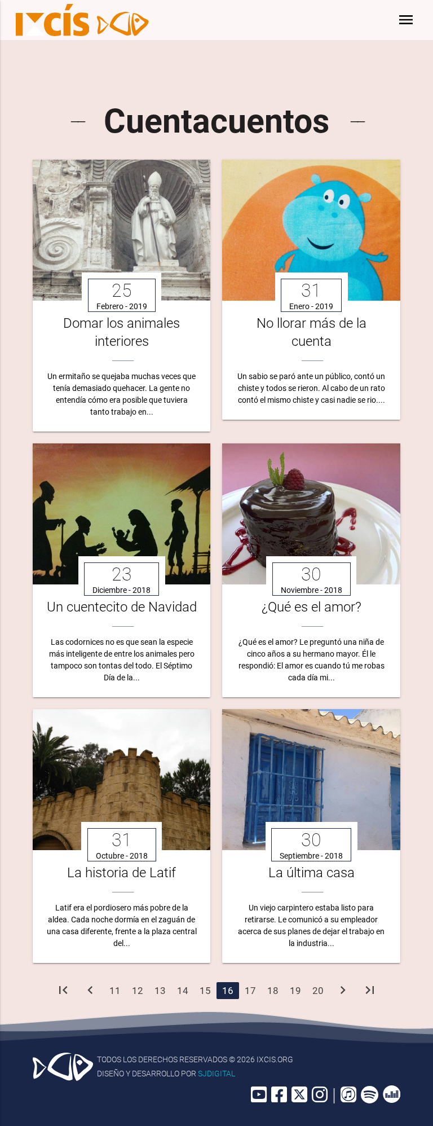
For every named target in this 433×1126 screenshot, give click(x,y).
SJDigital (216, 1073)
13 (160, 990)
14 (182, 990)
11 (115, 990)
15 (205, 990)
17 (250, 990)
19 (295, 990)
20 (318, 990)
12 (137, 990)
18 (273, 990)
